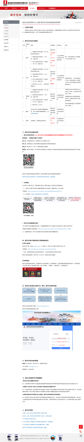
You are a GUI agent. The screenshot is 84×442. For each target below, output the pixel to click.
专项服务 (6, 30)
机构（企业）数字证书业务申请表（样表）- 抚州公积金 (37, 416)
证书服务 (6, 39)
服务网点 (6, 33)
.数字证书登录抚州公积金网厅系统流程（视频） (35, 427)
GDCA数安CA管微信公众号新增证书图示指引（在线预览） (39, 421)
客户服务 (32, 8)
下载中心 (6, 46)
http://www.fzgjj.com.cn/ (43, 306)
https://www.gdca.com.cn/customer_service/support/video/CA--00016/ (54, 229)
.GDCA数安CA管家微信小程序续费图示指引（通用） (36, 424)
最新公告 (6, 25)
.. (23, 421)
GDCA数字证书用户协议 (29, 418)
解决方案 (23, 8)
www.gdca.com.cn (37, 246)
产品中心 (14, 8)
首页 (6, 8)
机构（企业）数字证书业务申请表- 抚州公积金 (35, 413)
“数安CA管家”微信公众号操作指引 (39, 194)
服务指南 (6, 22)
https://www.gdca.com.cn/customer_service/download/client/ (42, 249)
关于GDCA (42, 8)
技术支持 (6, 43)
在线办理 (6, 50)
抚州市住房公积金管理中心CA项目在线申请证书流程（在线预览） (39, 176)
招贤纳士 (52, 8)
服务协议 (6, 36)
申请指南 (6, 28)
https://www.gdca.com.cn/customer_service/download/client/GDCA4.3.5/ (45, 191)
